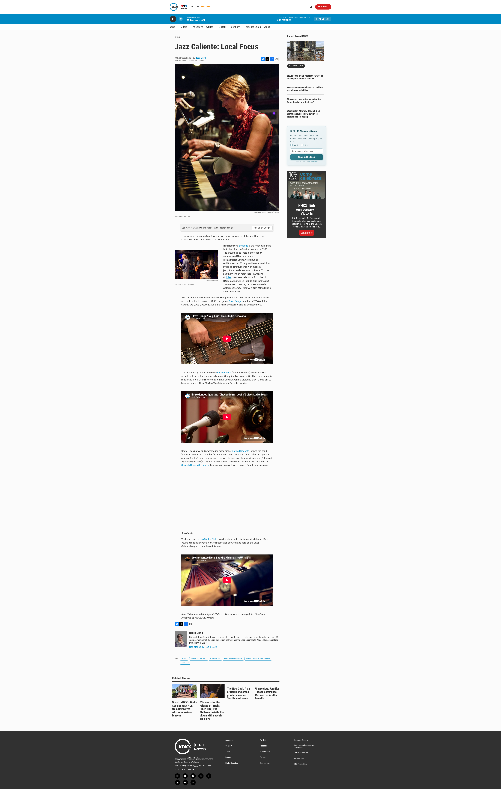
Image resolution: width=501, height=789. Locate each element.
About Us (229, 740)
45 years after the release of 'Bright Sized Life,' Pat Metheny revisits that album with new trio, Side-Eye (212, 710)
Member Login (253, 27)
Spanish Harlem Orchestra (195, 465)
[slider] (184, 18)
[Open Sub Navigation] (177, 27)
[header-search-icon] (310, 7)
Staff (227, 752)
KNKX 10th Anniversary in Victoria (306, 209)
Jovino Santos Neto (207, 539)
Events (209, 27)
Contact (228, 746)
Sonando (243, 245)
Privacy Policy (313, 161)
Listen (222, 27)
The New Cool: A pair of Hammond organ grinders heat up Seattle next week (239, 693)
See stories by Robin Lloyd (203, 647)
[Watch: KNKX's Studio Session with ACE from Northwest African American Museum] (184, 691)
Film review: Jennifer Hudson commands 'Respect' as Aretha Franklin (267, 693)
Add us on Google (262, 228)
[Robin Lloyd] (181, 639)
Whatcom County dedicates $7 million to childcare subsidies (305, 89)
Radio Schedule (231, 763)
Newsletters (265, 752)
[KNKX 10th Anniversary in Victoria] (306, 185)
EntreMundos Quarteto (233, 658)
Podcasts (198, 27)
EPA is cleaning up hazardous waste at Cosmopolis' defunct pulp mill (305, 77)
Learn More (307, 233)
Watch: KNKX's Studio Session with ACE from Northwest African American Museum (184, 709)
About (267, 27)
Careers (263, 757)
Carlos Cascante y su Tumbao (258, 658)
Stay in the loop (306, 157)
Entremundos (224, 372)
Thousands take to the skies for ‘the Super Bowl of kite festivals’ (304, 100)
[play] (173, 18)
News (172, 27)
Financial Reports (301, 740)
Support (235, 27)
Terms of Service (301, 753)
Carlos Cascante (240, 451)
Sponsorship (265, 763)
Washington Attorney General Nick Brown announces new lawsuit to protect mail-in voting (303, 114)
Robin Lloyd (201, 58)
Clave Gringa (234, 301)
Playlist (263, 740)
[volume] (180, 19)
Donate (324, 7)
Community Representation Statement (305, 746)
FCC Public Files (300, 764)
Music (184, 27)
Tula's (228, 277)
